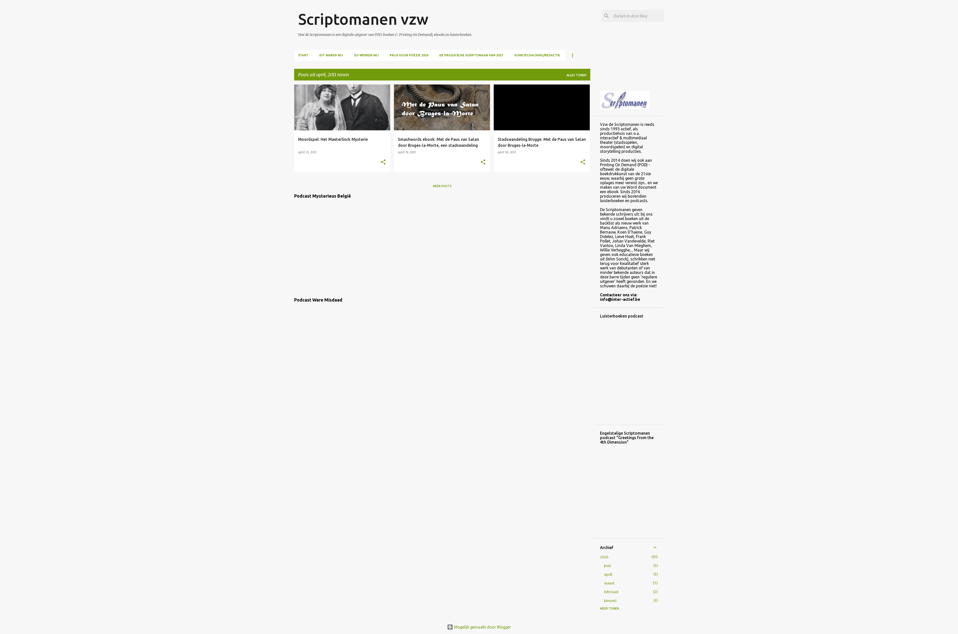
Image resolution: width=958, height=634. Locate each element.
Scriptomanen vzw (363, 19)
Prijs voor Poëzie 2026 (409, 55)
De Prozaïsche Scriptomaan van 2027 (471, 55)
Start (303, 55)
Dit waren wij (331, 55)
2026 (604, 557)
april (608, 574)
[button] (383, 162)
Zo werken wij (366, 55)
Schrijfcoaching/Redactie (537, 55)
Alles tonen (576, 75)
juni (607, 565)
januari (610, 600)
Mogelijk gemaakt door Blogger (482, 627)
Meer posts (442, 186)
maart (609, 583)
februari (611, 592)
